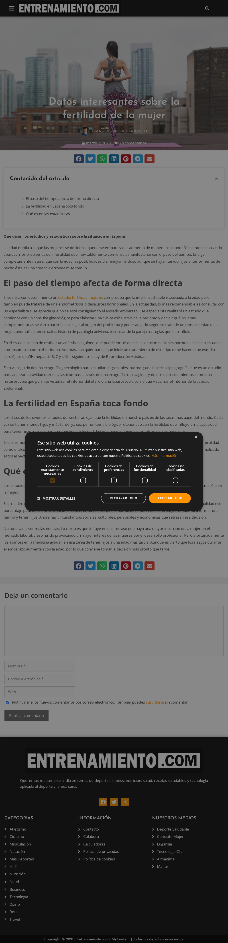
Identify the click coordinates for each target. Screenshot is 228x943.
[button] (56, 498)
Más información (164, 455)
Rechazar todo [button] (123, 498)
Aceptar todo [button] (169, 498)
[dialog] (114, 471)
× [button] (195, 437)
